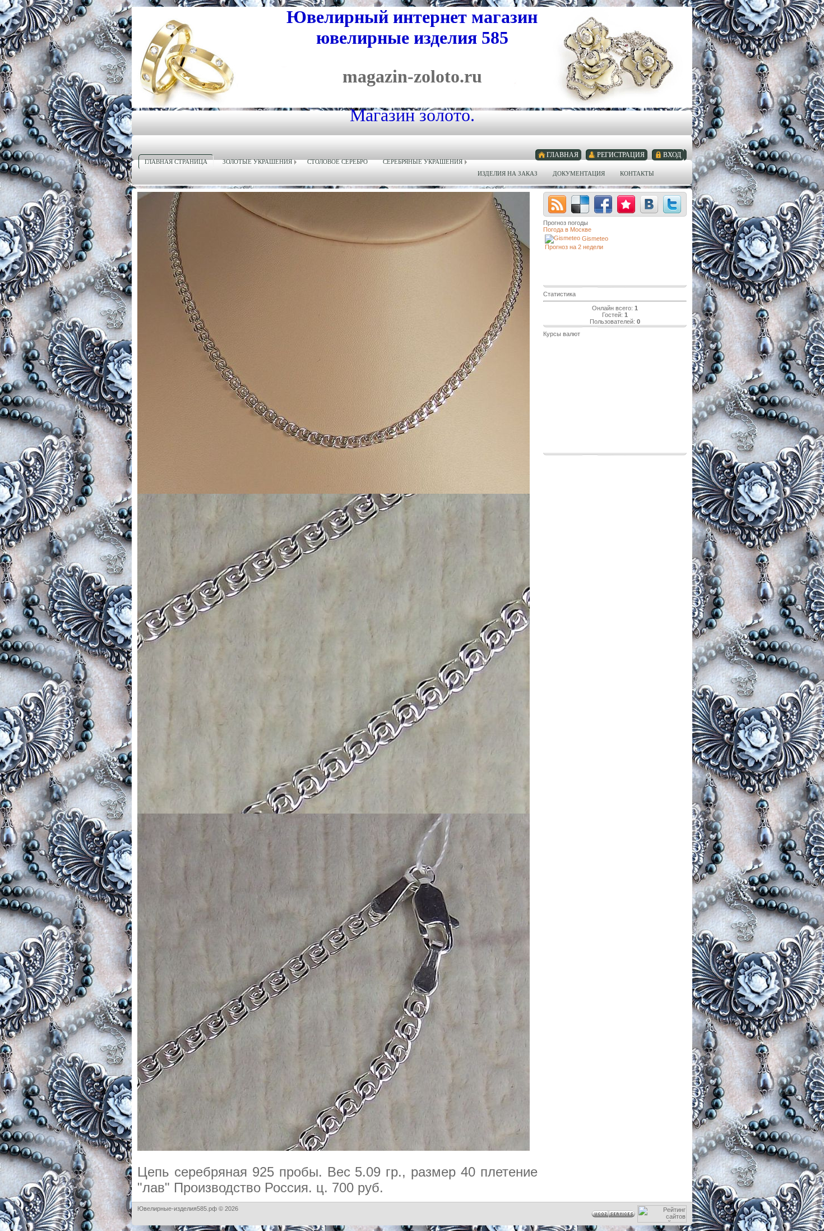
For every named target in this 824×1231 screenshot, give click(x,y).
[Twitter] (672, 204)
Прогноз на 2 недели (574, 247)
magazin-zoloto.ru (412, 76)
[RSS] (557, 204)
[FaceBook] (603, 204)
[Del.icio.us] (580, 204)
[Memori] (626, 204)
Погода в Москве (567, 229)
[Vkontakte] (649, 204)
